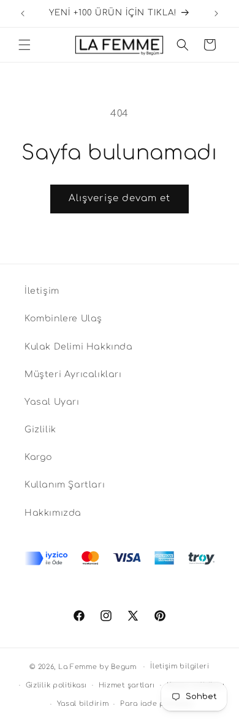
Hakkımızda (53, 513)
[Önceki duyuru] (22, 13)
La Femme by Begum (97, 667)
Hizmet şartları (127, 685)
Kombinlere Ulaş (63, 318)
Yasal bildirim (83, 704)
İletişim (42, 291)
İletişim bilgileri (180, 666)
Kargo (39, 457)
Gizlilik (40, 429)
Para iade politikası (157, 704)
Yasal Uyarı (52, 402)
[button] (24, 44)
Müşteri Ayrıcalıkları (73, 374)
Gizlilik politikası (56, 685)
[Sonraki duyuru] (216, 13)
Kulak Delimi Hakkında (79, 346)
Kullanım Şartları (65, 484)
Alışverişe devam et (119, 198)
